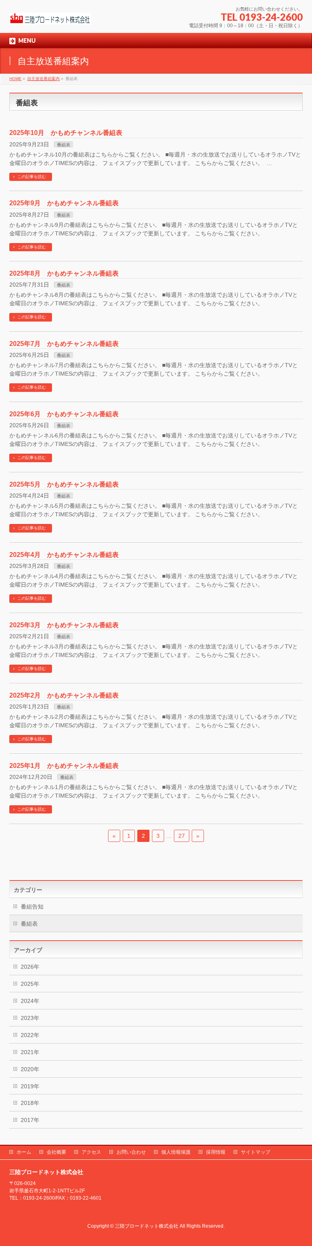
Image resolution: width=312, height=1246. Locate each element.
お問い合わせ (131, 1152)
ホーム (24, 1152)
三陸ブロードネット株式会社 (146, 1226)
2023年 (30, 1018)
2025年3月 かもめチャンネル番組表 (64, 625)
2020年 (30, 1069)
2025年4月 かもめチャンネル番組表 (64, 554)
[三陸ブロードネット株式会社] (50, 15)
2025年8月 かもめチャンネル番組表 (64, 273)
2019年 (30, 1086)
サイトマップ (255, 1152)
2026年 (30, 966)
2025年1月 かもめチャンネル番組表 (64, 765)
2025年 (30, 984)
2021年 (30, 1052)
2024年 (30, 1001)
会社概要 (56, 1152)
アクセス (91, 1152)
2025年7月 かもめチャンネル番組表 (64, 343)
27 (181, 836)
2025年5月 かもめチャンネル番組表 (64, 484)
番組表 (63, 144)
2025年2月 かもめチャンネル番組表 (64, 695)
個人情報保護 (176, 1152)
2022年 (30, 1035)
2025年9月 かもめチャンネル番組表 (64, 203)
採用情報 (215, 1152)
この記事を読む (31, 176)
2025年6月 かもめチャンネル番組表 (64, 414)
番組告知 (32, 906)
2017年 (30, 1120)
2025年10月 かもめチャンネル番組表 (65, 132)
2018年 (30, 1103)
